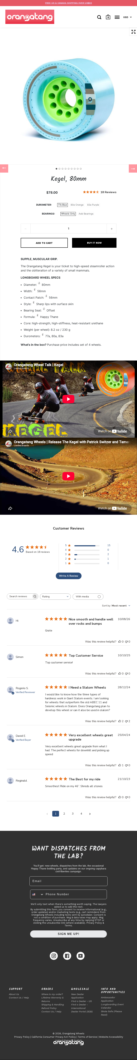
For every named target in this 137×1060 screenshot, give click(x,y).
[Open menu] (117, 17)
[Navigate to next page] (90, 814)
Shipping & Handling (52, 1004)
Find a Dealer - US (81, 1001)
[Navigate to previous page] (47, 814)
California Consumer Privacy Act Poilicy (54, 1037)
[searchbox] (19, 596)
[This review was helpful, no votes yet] (119, 642)
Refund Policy (49, 1008)
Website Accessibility (111, 1037)
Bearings (48, 213)
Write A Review (68, 576)
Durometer (43, 204)
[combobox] (55, 596)
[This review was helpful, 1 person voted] (119, 765)
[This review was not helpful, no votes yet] (126, 642)
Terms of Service (87, 1037)
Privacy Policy (22, 1037)
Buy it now (94, 242)
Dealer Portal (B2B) (82, 1011)
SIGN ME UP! (68, 933)
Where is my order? (52, 994)
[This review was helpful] (119, 721)
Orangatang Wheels (73, 1033)
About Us (14, 994)
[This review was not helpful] (126, 721)
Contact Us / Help (19, 997)
